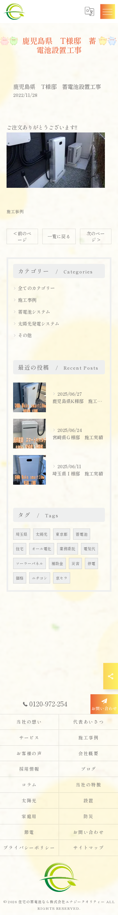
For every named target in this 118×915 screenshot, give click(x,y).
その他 (25, 335)
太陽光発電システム (38, 323)
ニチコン (40, 578)
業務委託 (67, 548)
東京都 (62, 534)
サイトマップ (89, 847)
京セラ (62, 578)
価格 (20, 578)
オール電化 (41, 548)
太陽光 (42, 534)
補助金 (57, 563)
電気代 (89, 548)
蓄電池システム (34, 311)
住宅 (20, 548)
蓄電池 (82, 534)
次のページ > (96, 236)
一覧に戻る (59, 236)
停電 (91, 563)
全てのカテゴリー (36, 288)
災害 (75, 563)
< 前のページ (22, 236)
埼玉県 (22, 534)
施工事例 (15, 211)
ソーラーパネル (29, 563)
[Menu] (107, 11)
